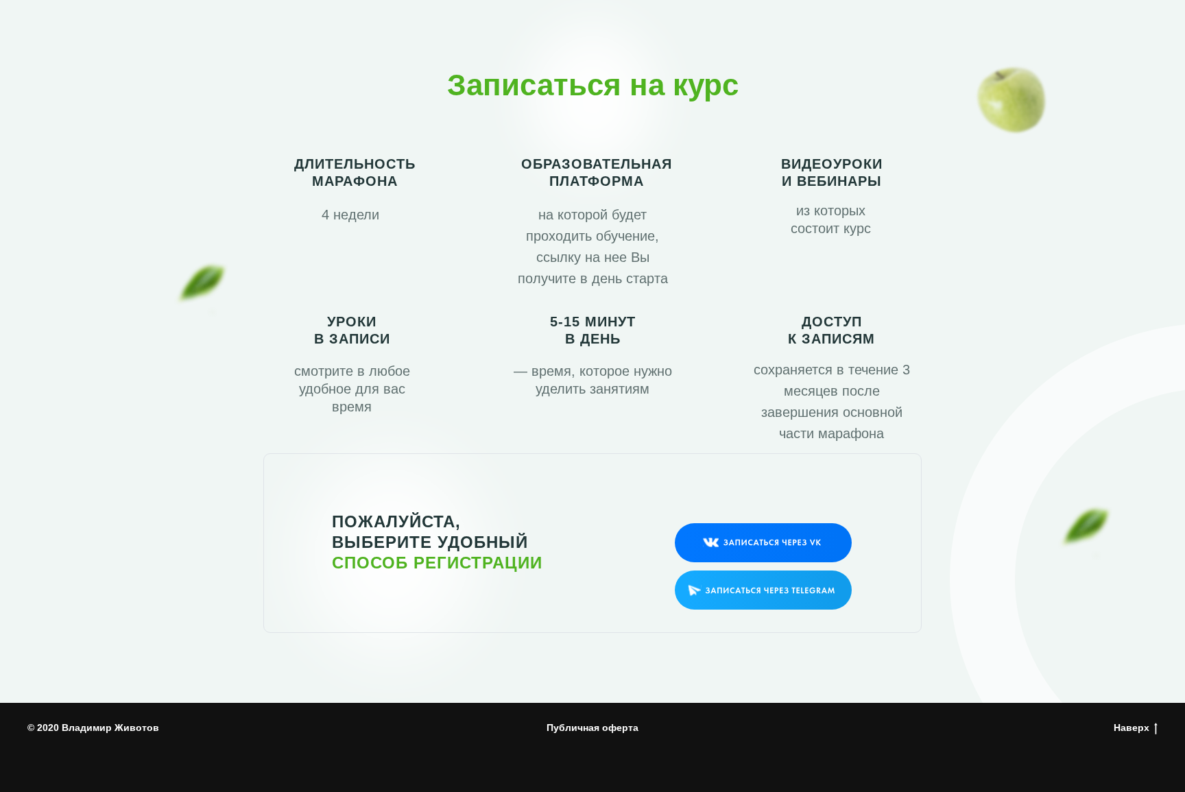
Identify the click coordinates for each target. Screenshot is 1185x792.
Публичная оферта (592, 727)
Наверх (1131, 727)
